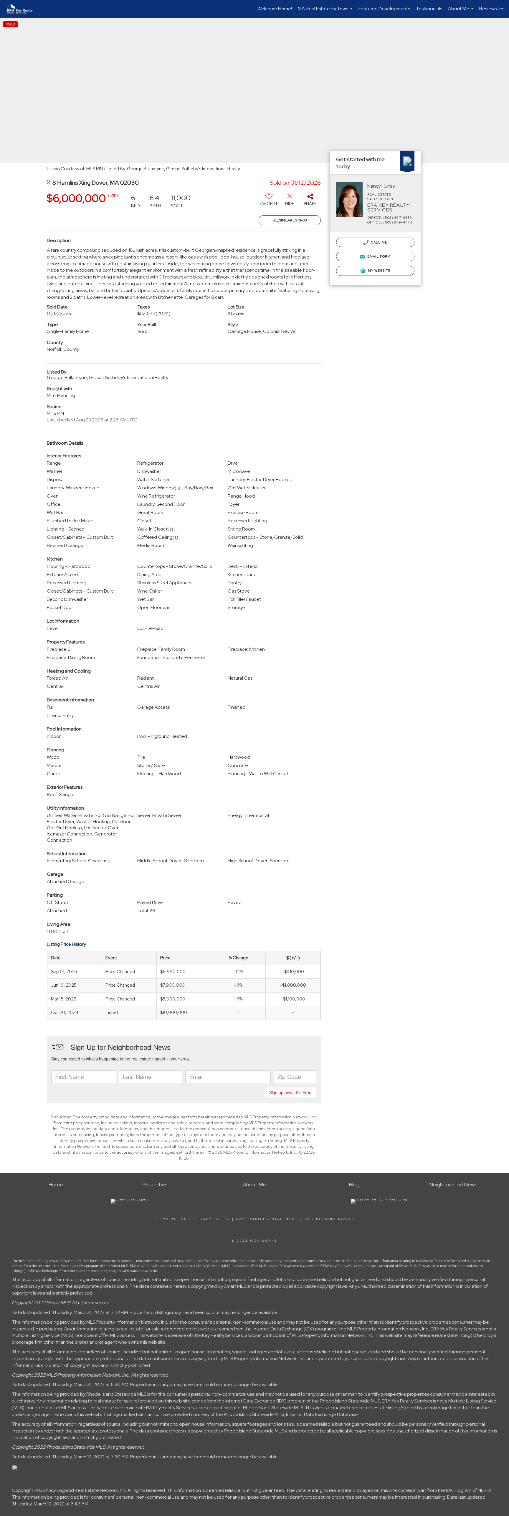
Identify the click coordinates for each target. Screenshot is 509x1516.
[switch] (269, 202)
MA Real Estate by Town (326, 12)
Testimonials (429, 9)
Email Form (378, 256)
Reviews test (492, 9)
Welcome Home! (274, 9)
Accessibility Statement (267, 1219)
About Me (461, 12)
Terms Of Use (170, 1219)
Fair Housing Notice (329, 1219)
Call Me (378, 242)
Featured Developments (384, 9)
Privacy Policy (211, 1219)
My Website (379, 270)
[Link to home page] (22, 9)
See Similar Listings (290, 220)
